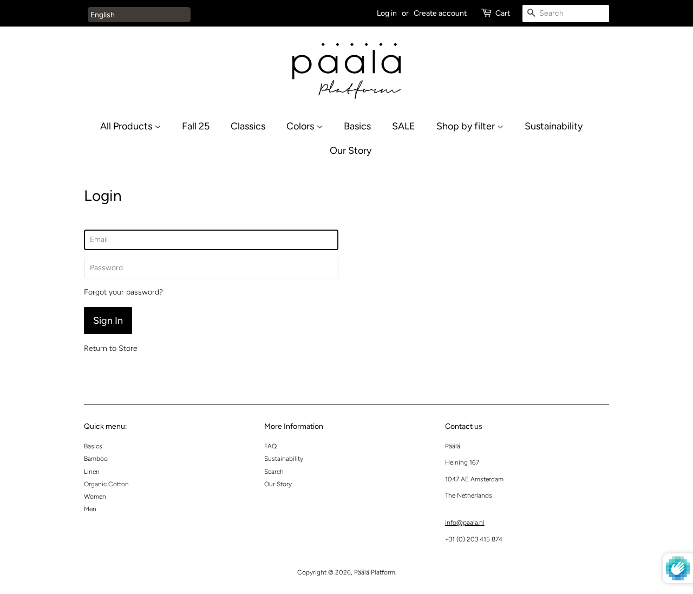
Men (90, 509)
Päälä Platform (374, 572)
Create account (440, 13)
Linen (92, 471)
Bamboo (96, 458)
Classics (248, 126)
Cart (502, 13)
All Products (127, 126)
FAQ (270, 446)
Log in (387, 13)
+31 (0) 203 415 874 (473, 539)
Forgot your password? (123, 292)
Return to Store (111, 348)
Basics (357, 126)
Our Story (350, 150)
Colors (301, 126)
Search (274, 471)
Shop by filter (466, 126)
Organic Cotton (106, 484)
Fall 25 (196, 126)
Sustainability (554, 126)
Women (95, 496)
